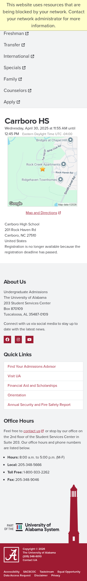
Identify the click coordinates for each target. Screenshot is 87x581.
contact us (31, 431)
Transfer (12, 44)
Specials (12, 67)
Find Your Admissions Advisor (32, 366)
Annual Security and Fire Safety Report (39, 404)
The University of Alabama (39, 552)
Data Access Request (17, 575)
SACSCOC (29, 572)
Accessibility (11, 572)
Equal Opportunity (69, 572)
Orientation (17, 395)
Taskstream (47, 572)
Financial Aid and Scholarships (32, 385)
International (16, 56)
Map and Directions (41, 212)
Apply (9, 101)
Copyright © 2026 (34, 549)
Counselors (15, 90)
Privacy (55, 575)
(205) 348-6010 (32, 556)
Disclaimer (41, 575)
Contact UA (30, 560)
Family (10, 78)
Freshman (14, 33)
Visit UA (14, 376)
